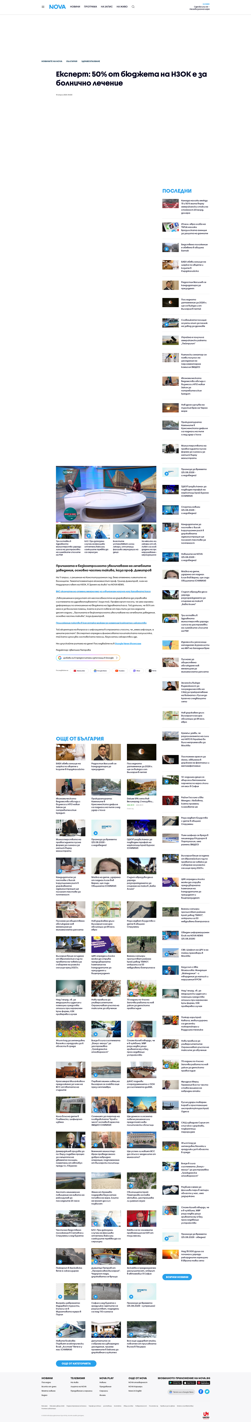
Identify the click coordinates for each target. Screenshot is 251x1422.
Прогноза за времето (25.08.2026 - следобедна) (104, 842)
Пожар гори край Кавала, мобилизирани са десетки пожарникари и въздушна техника (194, 1023)
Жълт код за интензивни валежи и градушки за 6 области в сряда (70, 1043)
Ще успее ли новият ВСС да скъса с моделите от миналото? (141, 1154)
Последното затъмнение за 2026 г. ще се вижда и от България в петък (140, 767)
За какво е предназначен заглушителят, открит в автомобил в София (141, 1271)
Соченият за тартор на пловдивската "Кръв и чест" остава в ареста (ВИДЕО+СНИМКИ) (105, 1120)
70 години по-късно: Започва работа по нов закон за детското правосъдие (140, 1003)
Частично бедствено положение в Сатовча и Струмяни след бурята (70, 1233)
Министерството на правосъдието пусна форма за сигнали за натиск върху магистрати (68, 845)
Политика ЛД (153, 1406)
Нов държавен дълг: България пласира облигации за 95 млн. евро (103, 925)
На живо (122, 6)
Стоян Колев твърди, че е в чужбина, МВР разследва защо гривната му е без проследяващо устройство (141, 1047)
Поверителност (141, 1406)
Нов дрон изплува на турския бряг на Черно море (194, 407)
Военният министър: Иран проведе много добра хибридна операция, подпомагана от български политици (105, 1157)
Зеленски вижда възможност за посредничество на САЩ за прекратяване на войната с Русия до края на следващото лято (194, 692)
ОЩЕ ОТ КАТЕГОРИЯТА (76, 1363)
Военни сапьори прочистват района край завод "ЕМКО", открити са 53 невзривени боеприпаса (141, 962)
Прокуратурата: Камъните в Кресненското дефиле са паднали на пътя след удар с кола (105, 804)
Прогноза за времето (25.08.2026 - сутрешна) (141, 1304)
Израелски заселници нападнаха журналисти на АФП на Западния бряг (195, 645)
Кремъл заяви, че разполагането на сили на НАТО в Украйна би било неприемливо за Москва (195, 739)
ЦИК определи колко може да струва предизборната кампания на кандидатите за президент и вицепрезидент (103, 965)
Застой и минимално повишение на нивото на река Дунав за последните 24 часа (70, 1196)
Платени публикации (48, 1408)
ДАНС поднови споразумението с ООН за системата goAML (141, 1084)
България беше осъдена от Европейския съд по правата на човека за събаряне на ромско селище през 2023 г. (70, 962)
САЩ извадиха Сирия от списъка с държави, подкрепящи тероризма (195, 1127)
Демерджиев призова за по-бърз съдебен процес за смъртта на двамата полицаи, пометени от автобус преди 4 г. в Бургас (70, 1158)
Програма (90, 6)
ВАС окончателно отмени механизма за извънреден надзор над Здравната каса (103, 591)
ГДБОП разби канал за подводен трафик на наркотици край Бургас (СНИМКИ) (141, 843)
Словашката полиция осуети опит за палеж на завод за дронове (194, 323)
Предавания (105, 1386)
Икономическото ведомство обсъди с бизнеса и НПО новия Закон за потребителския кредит (68, 805)
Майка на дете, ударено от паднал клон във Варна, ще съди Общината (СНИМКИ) (106, 881)
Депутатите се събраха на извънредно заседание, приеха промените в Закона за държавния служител (105, 1346)
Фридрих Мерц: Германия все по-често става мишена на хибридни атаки (194, 1086)
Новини (75, 6)
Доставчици (107, 1406)
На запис (107, 6)
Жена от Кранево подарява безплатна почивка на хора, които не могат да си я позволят (105, 1198)
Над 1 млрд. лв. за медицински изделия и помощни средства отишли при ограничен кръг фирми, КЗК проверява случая (69, 1006)
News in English (135, 1391)
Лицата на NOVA (78, 1386)
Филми (102, 1395)
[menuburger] (43, 6)
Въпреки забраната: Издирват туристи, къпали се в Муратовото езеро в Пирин (68, 1309)
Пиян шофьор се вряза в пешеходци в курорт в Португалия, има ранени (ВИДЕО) (194, 840)
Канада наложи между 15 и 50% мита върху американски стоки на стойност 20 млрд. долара (194, 206)
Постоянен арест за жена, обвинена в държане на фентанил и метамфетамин (195, 761)
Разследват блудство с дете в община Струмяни (141, 924)
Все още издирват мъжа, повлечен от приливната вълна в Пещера (141, 1343)
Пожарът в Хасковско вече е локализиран (69, 1269)
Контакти (117, 1406)
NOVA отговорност (138, 1382)
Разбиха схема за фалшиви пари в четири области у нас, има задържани (195, 1191)
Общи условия (128, 1406)
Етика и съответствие (185, 1406)
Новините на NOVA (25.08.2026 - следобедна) (192, 557)
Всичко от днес (49, 1386)
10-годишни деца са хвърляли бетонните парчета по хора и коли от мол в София (194, 781)
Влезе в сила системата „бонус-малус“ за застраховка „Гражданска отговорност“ (105, 1046)
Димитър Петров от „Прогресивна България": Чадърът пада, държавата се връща (105, 1272)
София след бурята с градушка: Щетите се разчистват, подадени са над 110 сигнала (105, 1307)
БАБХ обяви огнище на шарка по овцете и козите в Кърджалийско (70, 766)
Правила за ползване (167, 1406)
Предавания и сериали (81, 1391)
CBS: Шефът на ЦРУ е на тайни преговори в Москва (194, 952)
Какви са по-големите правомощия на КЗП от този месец (140, 1233)
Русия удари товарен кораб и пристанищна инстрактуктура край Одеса (195, 1107)
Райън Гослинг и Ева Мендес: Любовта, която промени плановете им (192, 802)
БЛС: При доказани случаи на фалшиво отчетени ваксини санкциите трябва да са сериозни (106, 1236)
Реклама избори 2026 (57, 1406)
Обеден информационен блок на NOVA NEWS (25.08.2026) (195, 935)
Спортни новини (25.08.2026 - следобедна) (190, 510)
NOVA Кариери (135, 1386)
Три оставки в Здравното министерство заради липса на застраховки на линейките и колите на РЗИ (195, 623)
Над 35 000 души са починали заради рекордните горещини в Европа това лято (194, 1256)
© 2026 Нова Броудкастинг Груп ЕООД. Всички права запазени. (62, 1415)
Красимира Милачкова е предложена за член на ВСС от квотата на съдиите (70, 1085)
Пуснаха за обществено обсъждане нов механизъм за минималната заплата (70, 925)
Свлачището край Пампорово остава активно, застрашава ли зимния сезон (140, 1196)
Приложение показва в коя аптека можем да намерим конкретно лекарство (101, 623)
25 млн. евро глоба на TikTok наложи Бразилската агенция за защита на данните (194, 229)
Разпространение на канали (76, 1406)
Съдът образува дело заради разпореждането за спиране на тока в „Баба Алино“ (141, 883)
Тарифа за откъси (95, 1406)
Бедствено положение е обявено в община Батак (194, 247)
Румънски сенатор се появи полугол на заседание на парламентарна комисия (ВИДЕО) (194, 360)
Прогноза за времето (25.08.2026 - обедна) (194, 1235)
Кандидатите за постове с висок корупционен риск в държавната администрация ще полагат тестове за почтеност (68, 886)
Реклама (44, 1406)
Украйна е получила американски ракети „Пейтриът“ (194, 340)
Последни (46, 1382)
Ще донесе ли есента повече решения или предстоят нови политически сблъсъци (140, 1120)
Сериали (103, 1391)
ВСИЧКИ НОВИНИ (177, 1277)
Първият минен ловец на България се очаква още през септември (105, 1084)
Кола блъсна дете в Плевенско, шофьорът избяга (69, 1119)
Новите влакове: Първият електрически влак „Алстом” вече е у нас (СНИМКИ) (70, 1345)
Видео (44, 1395)
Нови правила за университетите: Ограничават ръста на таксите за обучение (105, 1003)
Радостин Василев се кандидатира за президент (103, 766)
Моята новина (48, 1391)
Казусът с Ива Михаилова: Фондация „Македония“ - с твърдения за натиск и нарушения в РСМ (194, 973)
